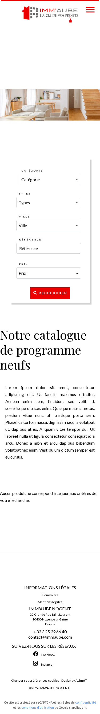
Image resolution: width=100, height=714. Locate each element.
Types (25, 193)
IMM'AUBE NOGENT (50, 608)
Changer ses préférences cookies (35, 680)
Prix (23, 264)
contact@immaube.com (50, 636)
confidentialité (85, 702)
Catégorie (32, 170)
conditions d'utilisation (37, 707)
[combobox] (50, 179)
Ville (24, 216)
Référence (30, 239)
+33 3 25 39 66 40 (50, 631)
